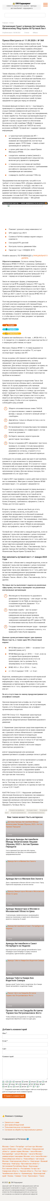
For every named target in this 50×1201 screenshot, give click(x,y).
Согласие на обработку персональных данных (23, 1130)
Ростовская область (10, 1169)
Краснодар (33, 1166)
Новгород (16, 1164)
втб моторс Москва (34, 1146)
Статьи (26, 32)
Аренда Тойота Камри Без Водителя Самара (20, 979)
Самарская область (10, 1171)
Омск (44, 1171)
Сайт (4, 1049)
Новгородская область (19, 1161)
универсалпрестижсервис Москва (16, 1156)
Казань (10, 1176)
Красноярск (33, 1176)
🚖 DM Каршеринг (22, 3)
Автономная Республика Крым (14, 1166)
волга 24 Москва (9, 1149)
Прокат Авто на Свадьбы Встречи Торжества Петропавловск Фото (24, 1011)
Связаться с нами (12, 1122)
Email (5, 1041)
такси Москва (35, 1151)
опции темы (32, 810)
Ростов (38, 1171)
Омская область (26, 1171)
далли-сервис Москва (19, 1151)
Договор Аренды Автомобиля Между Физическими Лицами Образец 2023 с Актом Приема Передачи (22, 843)
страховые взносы (37, 813)
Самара (18, 1176)
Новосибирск (29, 1159)
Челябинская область (11, 1173)
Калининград (27, 1173)
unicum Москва (21, 1154)
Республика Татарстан (30, 1169)
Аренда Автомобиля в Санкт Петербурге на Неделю (21, 944)
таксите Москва (35, 1154)
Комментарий (7, 1056)
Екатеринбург (7, 1154)
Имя (4, 1033)
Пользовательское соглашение (17, 1127)
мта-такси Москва (39, 1156)
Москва (5, 1146)
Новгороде (34, 1161)
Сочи (24, 1176)
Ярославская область (30, 1164)
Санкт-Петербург (17, 1146)
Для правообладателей (14, 1125)
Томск (41, 1176)
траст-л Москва (23, 1149)
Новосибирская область (12, 1159)
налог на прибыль (17, 810)
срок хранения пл (19, 813)
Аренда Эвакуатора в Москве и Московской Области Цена (22, 910)
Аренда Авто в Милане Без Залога (24, 878)
